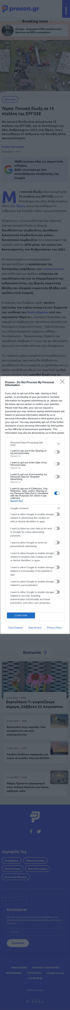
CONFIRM (21, 615)
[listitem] (35, 443)
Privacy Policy (54, 627)
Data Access (35, 627)
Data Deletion (15, 627)
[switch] (57, 452)
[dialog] (35, 505)
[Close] (63, 382)
